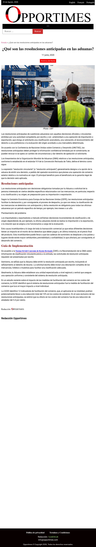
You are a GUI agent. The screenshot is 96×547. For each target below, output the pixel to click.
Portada (4, 42)
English (72, 2)
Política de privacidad (35, 532)
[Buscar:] (17, 31)
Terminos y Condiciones (60, 532)
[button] (48, 26)
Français (81, 2)
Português (90, 2)
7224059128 (53, 537)
